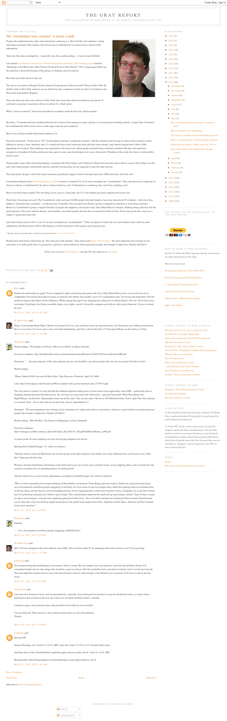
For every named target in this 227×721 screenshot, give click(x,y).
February (175, 167)
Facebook (112, 251)
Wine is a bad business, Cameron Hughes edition (194, 139)
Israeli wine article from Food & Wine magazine (188, 338)
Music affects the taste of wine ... (180, 362)
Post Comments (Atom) (30, 684)
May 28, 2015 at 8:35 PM (30, 510)
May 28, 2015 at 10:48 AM (31, 312)
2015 (171, 82)
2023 (171, 45)
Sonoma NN (20, 589)
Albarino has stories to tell (177, 342)
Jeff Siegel (19, 560)
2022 (171, 49)
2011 (171, 191)
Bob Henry (19, 341)
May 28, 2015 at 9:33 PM (30, 535)
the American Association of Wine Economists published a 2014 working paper (56, 63)
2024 (171, 40)
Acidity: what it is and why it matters (182, 374)
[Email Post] (50, 270)
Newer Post (11, 677)
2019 (171, 63)
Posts (63, 709)
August (175, 104)
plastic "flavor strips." (101, 240)
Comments (67, 715)
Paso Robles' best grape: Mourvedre (182, 334)
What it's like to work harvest (179, 354)
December (176, 86)
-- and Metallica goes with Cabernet (182, 366)
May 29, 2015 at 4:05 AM (30, 581)
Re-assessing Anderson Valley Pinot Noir (184, 270)
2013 (171, 182)
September (176, 99)
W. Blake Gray (21, 320)
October (175, 95)
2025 (171, 35)
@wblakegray (72, 251)
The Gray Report (113, 15)
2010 (171, 196)
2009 (171, 200)
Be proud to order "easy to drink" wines (184, 346)
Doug (17, 288)
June (173, 113)
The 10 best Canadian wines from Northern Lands (194, 135)
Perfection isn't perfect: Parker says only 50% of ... (194, 144)
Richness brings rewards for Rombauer (183, 277)
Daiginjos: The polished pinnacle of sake (184, 389)
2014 (171, 177)
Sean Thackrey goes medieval (179, 370)
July (173, 109)
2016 (171, 77)
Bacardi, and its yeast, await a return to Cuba (186, 330)
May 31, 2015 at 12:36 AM (31, 664)
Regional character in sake (177, 397)
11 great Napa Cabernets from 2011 (182, 284)
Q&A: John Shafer (173, 305)
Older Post (151, 677)
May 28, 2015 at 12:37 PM (30, 333)
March (174, 162)
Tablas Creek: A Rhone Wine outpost (183, 298)
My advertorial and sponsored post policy (185, 465)
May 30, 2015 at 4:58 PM (30, 624)
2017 (171, 72)
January (175, 172)
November (176, 90)
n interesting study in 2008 (45, 181)
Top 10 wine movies (174, 358)
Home (81, 677)
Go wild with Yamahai (175, 393)
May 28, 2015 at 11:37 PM (30, 552)
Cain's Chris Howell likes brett (179, 291)
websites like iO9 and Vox (66, 233)
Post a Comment (14, 672)
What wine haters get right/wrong (187, 130)
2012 (171, 187)
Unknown (19, 632)
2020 (171, 59)
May (173, 118)
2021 (171, 54)
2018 (171, 68)
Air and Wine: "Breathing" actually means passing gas (191, 350)
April (174, 158)
